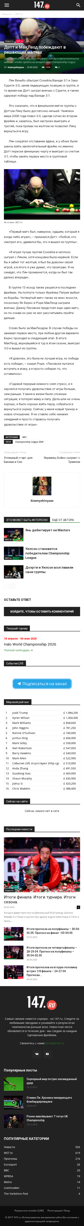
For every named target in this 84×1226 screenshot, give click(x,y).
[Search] (78, 5)
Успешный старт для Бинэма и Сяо (18, 460)
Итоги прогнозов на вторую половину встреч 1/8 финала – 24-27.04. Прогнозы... (52, 971)
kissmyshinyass (16, 67)
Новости (7, 14)
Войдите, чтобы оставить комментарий (42, 611)
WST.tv (19, 14)
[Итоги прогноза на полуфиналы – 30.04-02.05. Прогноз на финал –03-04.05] (13, 934)
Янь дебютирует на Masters (47, 530)
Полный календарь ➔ (18, 650)
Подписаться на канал (44, 683)
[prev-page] (6, 586)
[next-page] (12, 586)
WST (24, 437)
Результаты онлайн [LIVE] (29, 1210)
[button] (6, 5)
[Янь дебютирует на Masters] (13, 534)
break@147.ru (55, 1043)
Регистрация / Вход (58, 1210)
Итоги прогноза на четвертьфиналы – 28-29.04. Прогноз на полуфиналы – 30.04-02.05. (52, 951)
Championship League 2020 (29, 441)
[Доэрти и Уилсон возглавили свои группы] (13, 572)
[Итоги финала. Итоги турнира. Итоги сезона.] (42, 864)
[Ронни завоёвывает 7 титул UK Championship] (13, 1121)
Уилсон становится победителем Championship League (47, 553)
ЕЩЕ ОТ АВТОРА (63, 520)
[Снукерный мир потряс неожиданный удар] (13, 1084)
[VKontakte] (37, 1054)
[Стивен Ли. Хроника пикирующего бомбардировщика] (13, 1102)
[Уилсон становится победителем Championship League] (13, 553)
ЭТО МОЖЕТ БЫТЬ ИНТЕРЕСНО (27, 520)
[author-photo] (42, 495)
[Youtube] (47, 1054)
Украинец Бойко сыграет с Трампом (62, 460)
